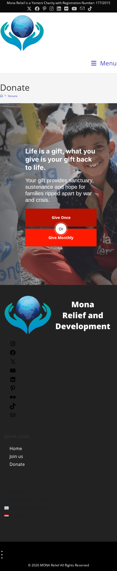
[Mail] (13, 417)
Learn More (14, 551)
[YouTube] (13, 372)
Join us (16, 456)
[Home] (1, 96)
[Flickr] (13, 399)
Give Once (61, 217)
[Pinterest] (13, 390)
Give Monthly (60, 237)
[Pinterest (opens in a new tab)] (44, 8)
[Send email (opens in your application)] (82, 8)
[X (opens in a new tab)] (29, 8)
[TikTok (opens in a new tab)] (89, 8)
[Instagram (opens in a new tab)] (51, 8)
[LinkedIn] (13, 381)
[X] (13, 363)
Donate (12, 96)
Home (16, 448)
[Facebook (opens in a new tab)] (37, 8)
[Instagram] (13, 345)
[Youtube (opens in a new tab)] (74, 8)
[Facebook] (13, 354)
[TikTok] (13, 408)
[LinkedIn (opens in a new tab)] (59, 8)
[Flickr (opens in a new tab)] (66, 8)
